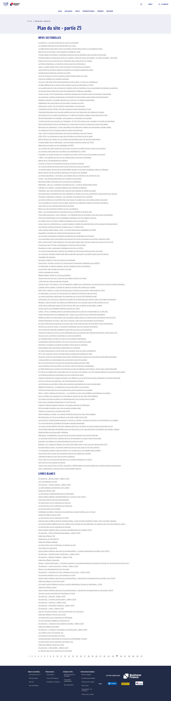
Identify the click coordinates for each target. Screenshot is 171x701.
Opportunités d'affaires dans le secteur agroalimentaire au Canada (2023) (65, 530)
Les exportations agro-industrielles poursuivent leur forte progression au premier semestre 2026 (74, 239)
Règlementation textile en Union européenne (54, 275)
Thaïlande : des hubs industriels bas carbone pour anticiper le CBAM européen (67, 191)
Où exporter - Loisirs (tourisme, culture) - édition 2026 (58, 566)
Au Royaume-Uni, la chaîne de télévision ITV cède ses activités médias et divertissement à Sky (73, 115)
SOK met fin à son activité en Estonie (51, 462)
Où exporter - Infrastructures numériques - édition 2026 (58, 554)
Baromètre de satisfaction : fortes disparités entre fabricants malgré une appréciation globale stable (74, 127)
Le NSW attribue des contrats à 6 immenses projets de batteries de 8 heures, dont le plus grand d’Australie (77, 369)
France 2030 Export (52, 678)
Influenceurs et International (48, 539)
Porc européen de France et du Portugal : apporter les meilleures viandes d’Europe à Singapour (73, 203)
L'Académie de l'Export (53, 682)
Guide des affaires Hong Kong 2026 (51, 581)
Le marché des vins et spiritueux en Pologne (54, 527)
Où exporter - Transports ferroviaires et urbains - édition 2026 (61, 624)
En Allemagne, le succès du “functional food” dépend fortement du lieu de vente (67, 293)
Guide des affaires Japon (47, 587)
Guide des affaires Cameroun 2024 (51, 645)
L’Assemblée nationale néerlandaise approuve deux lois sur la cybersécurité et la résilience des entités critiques (78, 429)
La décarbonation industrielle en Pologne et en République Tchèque (62, 639)
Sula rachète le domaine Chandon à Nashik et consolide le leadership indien (65, 70)
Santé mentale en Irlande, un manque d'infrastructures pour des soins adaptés (67, 414)
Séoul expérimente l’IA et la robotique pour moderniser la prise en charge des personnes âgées (73, 124)
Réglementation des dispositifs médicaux (53, 432)
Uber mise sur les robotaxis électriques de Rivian (56, 206)
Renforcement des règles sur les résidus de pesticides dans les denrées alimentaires (69, 139)
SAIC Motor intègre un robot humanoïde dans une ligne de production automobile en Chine (71, 290)
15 (77, 656)
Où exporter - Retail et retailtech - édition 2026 (55, 557)
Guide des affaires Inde (46, 491)
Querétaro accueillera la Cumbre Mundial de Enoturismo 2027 (60, 441)
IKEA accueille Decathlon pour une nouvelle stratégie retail (59, 408)
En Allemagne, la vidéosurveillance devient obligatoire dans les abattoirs (64, 266)
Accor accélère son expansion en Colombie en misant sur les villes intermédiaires (68, 396)
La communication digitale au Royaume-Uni (53, 620)
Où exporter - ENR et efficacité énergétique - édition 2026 (59, 533)
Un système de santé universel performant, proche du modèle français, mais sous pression (72, 148)
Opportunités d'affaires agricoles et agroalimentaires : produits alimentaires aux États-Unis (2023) (73, 551)
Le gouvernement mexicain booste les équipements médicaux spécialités (65, 91)
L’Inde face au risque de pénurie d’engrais (53, 281)
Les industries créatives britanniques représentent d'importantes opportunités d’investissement (73, 97)
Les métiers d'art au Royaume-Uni (50, 633)
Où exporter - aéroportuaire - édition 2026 (53, 479)
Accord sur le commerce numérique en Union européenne (59, 336)
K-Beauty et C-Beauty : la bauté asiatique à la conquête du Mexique (62, 188)
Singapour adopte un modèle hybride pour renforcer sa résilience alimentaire (66, 100)
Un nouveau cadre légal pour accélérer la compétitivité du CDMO (62, 151)
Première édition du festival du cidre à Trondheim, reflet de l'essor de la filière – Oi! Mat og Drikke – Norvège (77, 58)
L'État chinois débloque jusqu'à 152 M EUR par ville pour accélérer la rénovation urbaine (70, 305)
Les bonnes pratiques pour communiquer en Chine (56, 575)
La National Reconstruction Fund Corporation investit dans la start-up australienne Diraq (70, 49)
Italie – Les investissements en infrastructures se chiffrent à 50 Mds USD (65, 212)
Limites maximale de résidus (48, 272)
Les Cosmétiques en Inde (47, 482)
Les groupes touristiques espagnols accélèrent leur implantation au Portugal (66, 236)
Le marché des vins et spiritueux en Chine (53, 518)
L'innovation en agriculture (47, 548)
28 (129, 656)
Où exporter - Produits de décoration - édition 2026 (57, 599)
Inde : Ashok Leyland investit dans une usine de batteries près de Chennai (65, 133)
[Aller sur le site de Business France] (132, 676)
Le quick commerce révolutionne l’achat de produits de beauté (61, 163)
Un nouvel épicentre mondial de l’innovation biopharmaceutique (61, 423)
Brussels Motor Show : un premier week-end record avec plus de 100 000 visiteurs (69, 447)
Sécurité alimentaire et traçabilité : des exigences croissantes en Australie (65, 118)
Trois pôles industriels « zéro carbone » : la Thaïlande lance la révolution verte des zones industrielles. (75, 215)
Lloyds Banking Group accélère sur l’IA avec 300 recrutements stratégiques (66, 366)
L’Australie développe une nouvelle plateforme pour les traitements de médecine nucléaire (71, 112)
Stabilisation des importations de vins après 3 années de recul (61, 103)
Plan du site (85, 685)
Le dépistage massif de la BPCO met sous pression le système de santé (64, 342)
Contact (150, 4)
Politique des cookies (88, 682)
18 (88, 656)
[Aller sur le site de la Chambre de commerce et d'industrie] (112, 683)
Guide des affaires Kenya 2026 (49, 515)
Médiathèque (109, 11)
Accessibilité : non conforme (87, 689)
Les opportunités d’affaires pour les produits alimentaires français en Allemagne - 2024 (70, 584)
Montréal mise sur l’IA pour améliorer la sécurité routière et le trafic (62, 417)
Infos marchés (68, 11)
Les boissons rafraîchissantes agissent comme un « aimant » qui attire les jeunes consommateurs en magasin (78, 420)
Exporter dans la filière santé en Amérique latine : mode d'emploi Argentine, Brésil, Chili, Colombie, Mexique (77, 521)
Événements (100, 11)
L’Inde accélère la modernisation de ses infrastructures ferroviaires (62, 360)
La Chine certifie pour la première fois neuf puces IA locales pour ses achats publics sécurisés (72, 200)
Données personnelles (88, 678)
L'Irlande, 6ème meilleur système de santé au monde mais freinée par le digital (66, 287)
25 (117, 656)
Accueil (60, 11)
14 (73, 656)
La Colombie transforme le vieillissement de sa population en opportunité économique (69, 438)
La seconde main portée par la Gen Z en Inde (54, 269)
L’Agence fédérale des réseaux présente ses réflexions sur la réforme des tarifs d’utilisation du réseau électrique (79, 378)
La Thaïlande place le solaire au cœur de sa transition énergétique (62, 339)
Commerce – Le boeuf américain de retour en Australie (58, 43)
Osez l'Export (50, 674)
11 (61, 656)
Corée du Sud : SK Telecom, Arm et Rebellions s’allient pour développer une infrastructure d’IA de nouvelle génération (81, 284)
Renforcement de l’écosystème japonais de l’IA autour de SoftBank (62, 172)
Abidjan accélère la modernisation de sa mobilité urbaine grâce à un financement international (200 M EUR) (77, 317)
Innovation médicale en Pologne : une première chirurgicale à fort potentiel (65, 197)
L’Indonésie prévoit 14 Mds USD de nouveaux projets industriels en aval (64, 109)
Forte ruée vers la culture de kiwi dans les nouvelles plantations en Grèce (65, 459)
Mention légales (86, 674)
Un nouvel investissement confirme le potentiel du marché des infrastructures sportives (70, 251)
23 (109, 656)
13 (69, 656)
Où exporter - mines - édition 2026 (51, 608)
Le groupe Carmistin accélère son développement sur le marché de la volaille (66, 399)
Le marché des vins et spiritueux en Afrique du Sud (57, 545)
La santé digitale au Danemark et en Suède (53, 488)
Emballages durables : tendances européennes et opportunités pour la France (66, 512)
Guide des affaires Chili (46, 536)
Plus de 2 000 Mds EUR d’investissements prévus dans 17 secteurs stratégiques (68, 82)
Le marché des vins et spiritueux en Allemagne (55, 617)
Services (77, 11)
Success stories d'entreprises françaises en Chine (56, 593)
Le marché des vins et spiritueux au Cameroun (55, 506)
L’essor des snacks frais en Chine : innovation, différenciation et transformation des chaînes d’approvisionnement (79, 465)
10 (57, 656)
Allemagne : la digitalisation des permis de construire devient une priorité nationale (68, 435)
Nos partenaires (68, 685)
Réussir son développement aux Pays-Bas (53, 569)
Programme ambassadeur (68, 680)
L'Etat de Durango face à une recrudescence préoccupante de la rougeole (65, 390)
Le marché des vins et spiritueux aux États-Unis (55, 642)
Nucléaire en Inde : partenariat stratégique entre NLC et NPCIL (61, 248)
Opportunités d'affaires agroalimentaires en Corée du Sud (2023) (62, 497)
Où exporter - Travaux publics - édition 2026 (54, 485)
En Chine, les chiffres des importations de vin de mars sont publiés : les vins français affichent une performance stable (81, 372)
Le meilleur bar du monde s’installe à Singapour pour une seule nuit (62, 221)
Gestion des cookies (88, 694)
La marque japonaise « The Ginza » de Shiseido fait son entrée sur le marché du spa (68, 176)
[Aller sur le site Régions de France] (138, 683)
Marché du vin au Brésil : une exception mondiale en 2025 (59, 52)
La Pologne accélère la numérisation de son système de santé (61, 375)
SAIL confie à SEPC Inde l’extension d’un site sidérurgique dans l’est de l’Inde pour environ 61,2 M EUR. (75, 242)
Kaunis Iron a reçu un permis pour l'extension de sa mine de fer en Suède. (65, 61)
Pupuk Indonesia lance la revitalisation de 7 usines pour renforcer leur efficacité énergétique (71, 314)
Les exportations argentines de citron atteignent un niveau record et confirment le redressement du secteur (77, 194)
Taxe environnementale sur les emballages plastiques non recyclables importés (67, 218)
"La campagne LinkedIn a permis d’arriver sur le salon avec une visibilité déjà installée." (69, 450)
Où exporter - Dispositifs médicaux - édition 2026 (56, 605)
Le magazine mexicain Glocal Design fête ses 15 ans (57, 46)
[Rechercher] (141, 4)
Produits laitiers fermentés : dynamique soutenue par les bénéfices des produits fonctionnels (72, 55)
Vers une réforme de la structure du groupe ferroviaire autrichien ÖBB (63, 363)
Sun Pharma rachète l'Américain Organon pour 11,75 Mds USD (61, 227)
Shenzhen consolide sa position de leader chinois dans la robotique (62, 345)
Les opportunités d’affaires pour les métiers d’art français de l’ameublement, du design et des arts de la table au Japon (81, 524)
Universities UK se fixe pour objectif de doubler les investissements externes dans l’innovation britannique (77, 299)
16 (81, 656)
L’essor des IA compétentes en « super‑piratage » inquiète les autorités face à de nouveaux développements (78, 224)
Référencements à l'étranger (69, 675)
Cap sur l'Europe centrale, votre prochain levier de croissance (61, 611)
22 (104, 656)
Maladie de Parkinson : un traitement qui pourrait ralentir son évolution (63, 387)
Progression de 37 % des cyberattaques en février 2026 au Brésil (62, 245)
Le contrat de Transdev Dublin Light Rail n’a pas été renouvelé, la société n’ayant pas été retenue (73, 254)
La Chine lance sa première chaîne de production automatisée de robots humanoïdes (69, 384)
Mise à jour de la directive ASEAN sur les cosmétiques (58, 209)
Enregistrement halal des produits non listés (54, 73)
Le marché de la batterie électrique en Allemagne (56, 494)
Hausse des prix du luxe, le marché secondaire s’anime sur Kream (62, 278)
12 (65, 656)
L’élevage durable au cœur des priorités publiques (56, 456)
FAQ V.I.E (31, 682)
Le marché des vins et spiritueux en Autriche (54, 503)
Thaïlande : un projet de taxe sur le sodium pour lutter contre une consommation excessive (71, 154)
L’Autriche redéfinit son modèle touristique (53, 79)
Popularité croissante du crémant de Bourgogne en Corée (59, 233)
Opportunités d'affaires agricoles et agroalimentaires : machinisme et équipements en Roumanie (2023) (75, 590)
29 (133, 656)
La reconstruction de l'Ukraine (49, 509)
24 (113, 656)
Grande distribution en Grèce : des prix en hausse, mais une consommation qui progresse (71, 320)
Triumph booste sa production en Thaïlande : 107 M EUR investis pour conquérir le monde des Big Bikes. (76, 121)
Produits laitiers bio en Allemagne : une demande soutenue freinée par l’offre (66, 142)
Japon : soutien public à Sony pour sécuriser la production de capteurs (64, 67)
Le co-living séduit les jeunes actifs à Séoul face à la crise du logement (64, 166)
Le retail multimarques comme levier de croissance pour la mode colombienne (67, 351)
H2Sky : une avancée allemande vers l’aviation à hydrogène (59, 179)
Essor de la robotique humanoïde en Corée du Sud (57, 402)
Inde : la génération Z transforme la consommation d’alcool (59, 468)
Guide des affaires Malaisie (48, 542)
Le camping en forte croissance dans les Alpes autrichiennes (60, 130)
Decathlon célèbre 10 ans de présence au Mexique (56, 260)
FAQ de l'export (33, 678)
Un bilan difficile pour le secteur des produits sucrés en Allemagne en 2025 (65, 85)
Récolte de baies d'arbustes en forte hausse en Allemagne (59, 182)
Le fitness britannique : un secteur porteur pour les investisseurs (62, 64)
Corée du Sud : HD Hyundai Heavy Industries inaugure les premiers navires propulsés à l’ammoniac (74, 94)
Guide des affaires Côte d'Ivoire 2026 (52, 614)
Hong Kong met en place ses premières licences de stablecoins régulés (64, 453)
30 (137, 656)
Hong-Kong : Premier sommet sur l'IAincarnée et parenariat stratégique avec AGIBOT (69, 263)
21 (100, 656)
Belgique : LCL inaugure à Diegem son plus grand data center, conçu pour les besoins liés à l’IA (72, 444)
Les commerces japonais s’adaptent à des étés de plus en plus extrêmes (65, 330)
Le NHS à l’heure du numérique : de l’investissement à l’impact (61, 381)
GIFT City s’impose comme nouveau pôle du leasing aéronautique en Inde (65, 354)
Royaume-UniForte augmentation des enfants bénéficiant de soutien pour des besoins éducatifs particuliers (77, 357)
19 (92, 656)
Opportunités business (89, 11)
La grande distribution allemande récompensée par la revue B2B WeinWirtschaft (67, 296)
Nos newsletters (34, 685)
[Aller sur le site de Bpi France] (125, 684)
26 (121, 656)
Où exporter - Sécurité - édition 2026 (51, 596)
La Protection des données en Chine (51, 636)
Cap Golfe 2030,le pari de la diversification (53, 500)
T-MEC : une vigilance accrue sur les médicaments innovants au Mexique (64, 157)
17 (85, 656)
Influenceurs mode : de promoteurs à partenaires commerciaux (61, 106)
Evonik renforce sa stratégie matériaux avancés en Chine (59, 308)
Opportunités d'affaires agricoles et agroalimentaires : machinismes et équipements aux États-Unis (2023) (76, 578)
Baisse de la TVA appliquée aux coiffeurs (53, 160)
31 (141, 656)
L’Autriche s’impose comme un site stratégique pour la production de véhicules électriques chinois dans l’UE (77, 333)
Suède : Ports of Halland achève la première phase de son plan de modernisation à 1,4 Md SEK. (73, 311)
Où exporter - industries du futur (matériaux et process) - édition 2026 (64, 572)
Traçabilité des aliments (46, 257)
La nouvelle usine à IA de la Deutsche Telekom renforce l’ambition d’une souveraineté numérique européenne (78, 88)
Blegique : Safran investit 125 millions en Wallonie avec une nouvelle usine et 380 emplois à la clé (73, 302)
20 (96, 656)
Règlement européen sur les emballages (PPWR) (56, 145)
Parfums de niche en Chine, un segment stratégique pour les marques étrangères (68, 327)
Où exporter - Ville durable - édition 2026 (53, 648)
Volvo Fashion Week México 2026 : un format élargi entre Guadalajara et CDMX (67, 230)
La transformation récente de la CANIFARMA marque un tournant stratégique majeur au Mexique (73, 169)
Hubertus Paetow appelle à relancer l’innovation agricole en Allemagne (64, 405)
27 (125, 656)
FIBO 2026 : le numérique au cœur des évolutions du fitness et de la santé (65, 136)
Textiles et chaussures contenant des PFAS (54, 411)
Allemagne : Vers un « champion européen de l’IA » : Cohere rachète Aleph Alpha (67, 185)
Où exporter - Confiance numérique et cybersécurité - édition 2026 (62, 630)
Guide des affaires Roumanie (48, 627)
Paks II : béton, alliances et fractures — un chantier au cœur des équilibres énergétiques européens (74, 393)
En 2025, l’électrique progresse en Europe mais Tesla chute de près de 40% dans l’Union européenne (75, 324)
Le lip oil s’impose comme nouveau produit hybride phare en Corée (63, 76)
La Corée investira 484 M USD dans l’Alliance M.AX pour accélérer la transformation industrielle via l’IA (75, 426)
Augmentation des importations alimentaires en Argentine (59, 348)
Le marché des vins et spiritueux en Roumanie (55, 651)
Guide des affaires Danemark (48, 560)
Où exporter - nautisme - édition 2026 (52, 602)
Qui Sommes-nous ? (35, 674)
